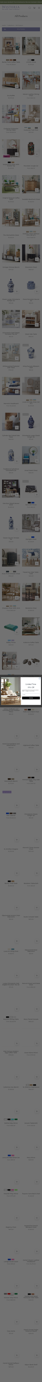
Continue (31, 698)
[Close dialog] (40, 678)
